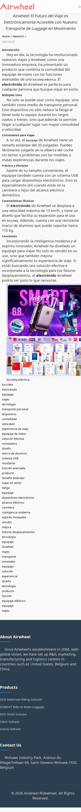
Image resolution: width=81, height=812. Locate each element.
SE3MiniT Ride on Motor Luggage (22, 707)
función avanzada (13, 468)
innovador (8, 561)
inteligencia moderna (16, 512)
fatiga (6, 488)
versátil (7, 522)
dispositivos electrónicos (18, 497)
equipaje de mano (14, 434)
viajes (5, 399)
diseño (6, 448)
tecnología (9, 404)
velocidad (8, 424)
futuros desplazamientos (18, 532)
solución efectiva (13, 438)
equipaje (32, 140)
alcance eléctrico (13, 502)
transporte (9, 556)
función (7, 596)
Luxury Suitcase (10, 729)
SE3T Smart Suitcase (13, 714)
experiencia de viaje (15, 429)
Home (6, 36)
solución (7, 571)
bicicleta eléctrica (44, 79)
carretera (8, 507)
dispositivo (9, 414)
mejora (6, 527)
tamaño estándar (13, 478)
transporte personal (15, 409)
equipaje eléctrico (14, 601)
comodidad (9, 419)
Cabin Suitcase (9, 722)
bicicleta (12, 221)
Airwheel (8, 547)
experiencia (9, 576)
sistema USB (10, 458)
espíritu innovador (14, 517)
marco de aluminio (14, 453)
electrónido (9, 389)
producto (8, 473)
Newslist (18, 36)
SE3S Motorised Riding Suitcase (21, 699)
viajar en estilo (11, 483)
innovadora (9, 443)
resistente (8, 463)
